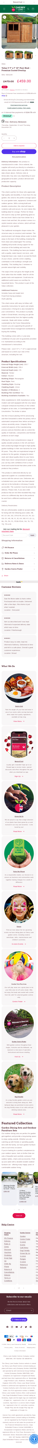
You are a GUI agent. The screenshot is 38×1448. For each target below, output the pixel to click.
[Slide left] (2, 55)
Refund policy (32, 1344)
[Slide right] (35, 55)
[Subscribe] (31, 1310)
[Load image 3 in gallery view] (28, 55)
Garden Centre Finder (19, 1042)
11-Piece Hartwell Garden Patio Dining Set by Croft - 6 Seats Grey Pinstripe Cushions (25, 1195)
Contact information (20, 1350)
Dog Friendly (19, 1097)
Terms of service (20, 1347)
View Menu (17, 721)
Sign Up (17, 776)
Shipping (12, 89)
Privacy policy (9, 1347)
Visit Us (17, 1057)
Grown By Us (25, 1253)
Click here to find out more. (19, 105)
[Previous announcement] (4, 2)
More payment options (19, 156)
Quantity (4, 134)
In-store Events (17, 944)
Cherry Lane (10, 1344)
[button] (4, 9)
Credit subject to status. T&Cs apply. (19, 108)
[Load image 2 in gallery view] (19, 55)
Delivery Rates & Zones (7, 1244)
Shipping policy (31, 1347)
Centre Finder (17, 1001)
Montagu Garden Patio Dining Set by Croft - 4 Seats (9, 1187)
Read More (17, 831)
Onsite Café (19, 706)
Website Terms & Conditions (8, 1278)
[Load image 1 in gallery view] (9, 55)
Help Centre (8, 1224)
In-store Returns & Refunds (24, 1264)
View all (19, 1215)
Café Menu (24, 1248)
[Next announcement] (34, 2)
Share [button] (6, 575)
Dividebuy (8, 1255)
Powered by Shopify (20, 1344)
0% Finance (8, 1238)
